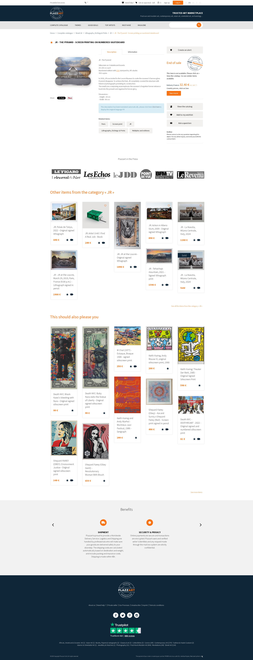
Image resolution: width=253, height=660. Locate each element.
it (196, 2)
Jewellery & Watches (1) (106, 645)
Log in (178, 2)
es (200, 2)
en (189, 2)
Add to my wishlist (185, 114)
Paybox (187, 656)
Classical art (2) (126, 643)
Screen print (117, 124)
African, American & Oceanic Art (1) (72, 643)
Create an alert (185, 50)
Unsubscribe (136, 605)
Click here (155, 107)
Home (52, 33)
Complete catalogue (65, 33)
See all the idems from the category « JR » (186, 306)
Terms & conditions (157, 605)
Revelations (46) (158, 645)
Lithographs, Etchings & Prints (96, 33)
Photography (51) (122, 645)
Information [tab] (132, 52)
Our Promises (124, 605)
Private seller (112, 605)
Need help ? (101, 605)
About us (92, 605)
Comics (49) (149, 643)
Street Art (79, 33)
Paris (103, 124)
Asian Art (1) (90, 643)
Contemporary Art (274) (163, 643)
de (193, 2)
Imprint (145, 605)
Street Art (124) (170, 645)
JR (111, 33)
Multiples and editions (141, 130)
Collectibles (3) (138, 643)
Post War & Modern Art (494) (140, 645)
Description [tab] (111, 52)
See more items (196, 492)
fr (186, 2)
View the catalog (184, 106)
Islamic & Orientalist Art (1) (87, 645)
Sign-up (167, 2)
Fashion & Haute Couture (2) (183, 643)
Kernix (199, 656)
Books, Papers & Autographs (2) (107, 643)
